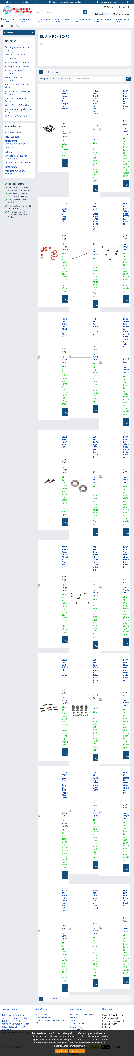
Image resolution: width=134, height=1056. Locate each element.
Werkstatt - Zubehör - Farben (123, 20)
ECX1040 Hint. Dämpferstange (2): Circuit (126, 670)
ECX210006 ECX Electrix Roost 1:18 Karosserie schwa (126, 333)
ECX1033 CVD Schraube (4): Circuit (65, 669)
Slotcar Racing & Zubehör (17, 105)
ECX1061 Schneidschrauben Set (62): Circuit (64, 901)
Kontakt (8, 151)
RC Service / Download (16, 116)
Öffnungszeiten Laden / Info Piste (18, 49)
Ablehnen (61, 1051)
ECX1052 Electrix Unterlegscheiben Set (126, 782)
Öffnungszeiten (75, 1027)
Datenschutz (11, 166)
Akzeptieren (77, 1051)
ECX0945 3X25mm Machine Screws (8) (95, 899)
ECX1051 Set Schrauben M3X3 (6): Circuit (126, 214)
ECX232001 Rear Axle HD (65, 442)
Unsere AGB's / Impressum (18, 162)
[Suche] (85, 12)
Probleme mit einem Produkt (15, 172)
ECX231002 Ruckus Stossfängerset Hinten (65, 101)
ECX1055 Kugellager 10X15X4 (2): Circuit (95, 447)
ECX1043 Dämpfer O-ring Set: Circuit (64, 214)
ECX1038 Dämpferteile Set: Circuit (126, 100)
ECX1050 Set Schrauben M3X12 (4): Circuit (126, 447)
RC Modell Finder (13, 132)
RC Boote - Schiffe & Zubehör (43, 20)
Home (1, 19)
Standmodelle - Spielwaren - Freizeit (18, 111)
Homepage (2, 26)
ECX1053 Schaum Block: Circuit (65, 328)
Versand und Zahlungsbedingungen (16, 142)
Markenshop (11, 58)
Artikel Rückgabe (42, 1014)
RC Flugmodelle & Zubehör (25, 20)
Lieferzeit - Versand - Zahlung (82, 1014)
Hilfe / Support (12, 136)
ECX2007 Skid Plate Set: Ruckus (126, 898)
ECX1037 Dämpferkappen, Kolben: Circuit (95, 671)
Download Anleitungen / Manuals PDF (16, 157)
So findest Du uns (76, 1023)
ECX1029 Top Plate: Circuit (95, 326)
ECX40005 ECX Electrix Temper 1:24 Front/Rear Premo (65, 786)
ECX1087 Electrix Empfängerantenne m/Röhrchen (95, 216)
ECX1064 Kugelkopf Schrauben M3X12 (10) (95, 781)
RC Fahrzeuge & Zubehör (8, 20)
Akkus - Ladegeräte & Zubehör (62, 20)
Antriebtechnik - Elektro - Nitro (83, 20)
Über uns (9, 147)
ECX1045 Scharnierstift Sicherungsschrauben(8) (95, 558)
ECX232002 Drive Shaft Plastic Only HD (65, 556)
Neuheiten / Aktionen (15, 54)
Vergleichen (67, 134)
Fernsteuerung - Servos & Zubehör (102, 20)
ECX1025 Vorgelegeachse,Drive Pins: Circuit (126, 557)
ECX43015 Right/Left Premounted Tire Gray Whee (95, 102)
